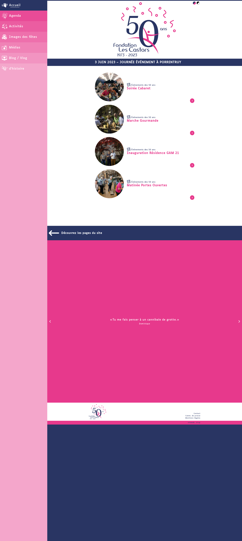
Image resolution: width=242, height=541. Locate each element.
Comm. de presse (192, 416)
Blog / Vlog (18, 58)
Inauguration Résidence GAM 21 (153, 153)
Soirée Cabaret (138, 88)
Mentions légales (192, 418)
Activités (16, 26)
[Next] (239, 321)
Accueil (15, 5)
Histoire (18, 68)
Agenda (15, 15)
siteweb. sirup (194, 422)
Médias (14, 47)
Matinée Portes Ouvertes (147, 185)
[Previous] (50, 321)
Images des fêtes (23, 37)
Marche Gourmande (142, 120)
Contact (197, 413)
